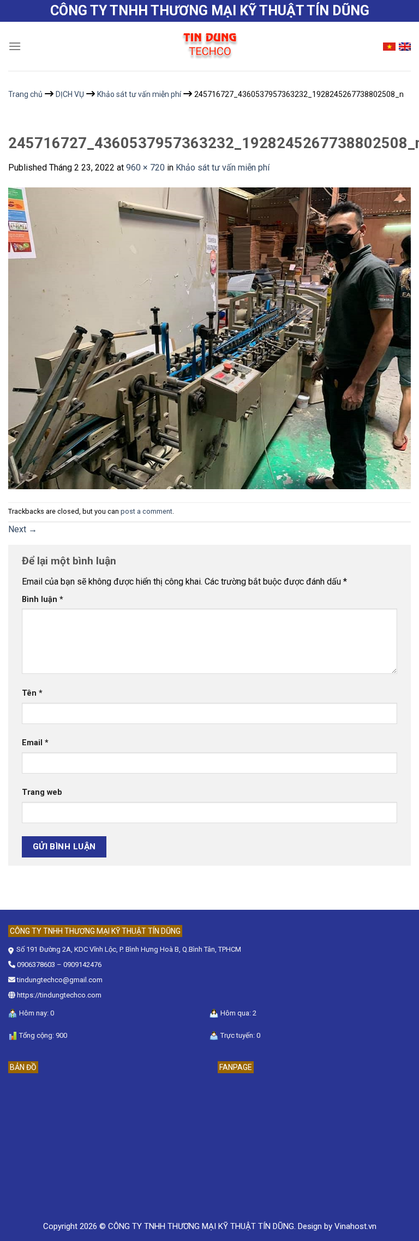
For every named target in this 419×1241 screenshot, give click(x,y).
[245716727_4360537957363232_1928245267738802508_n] (209, 337)
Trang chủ (25, 94)
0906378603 (36, 964)
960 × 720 (145, 167)
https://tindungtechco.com (59, 995)
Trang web (42, 792)
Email (35, 742)
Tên (32, 693)
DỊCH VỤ (70, 94)
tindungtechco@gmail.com (60, 980)
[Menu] (14, 46)
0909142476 (82, 964)
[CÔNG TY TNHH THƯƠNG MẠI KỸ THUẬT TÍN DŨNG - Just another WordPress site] (209, 46)
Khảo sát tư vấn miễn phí (139, 94)
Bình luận (42, 599)
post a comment (146, 511)
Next (22, 529)
